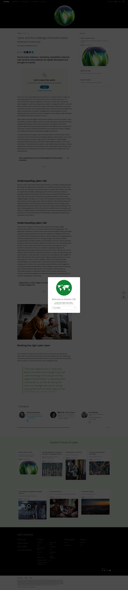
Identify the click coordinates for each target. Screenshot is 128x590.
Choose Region (57, 308)
